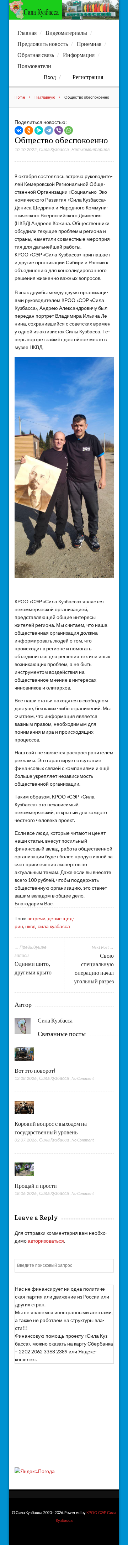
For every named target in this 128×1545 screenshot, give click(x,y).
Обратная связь (35, 54)
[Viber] (58, 130)
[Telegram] (48, 130)
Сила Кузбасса (54, 149)
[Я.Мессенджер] (38, 130)
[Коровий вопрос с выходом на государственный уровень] (24, 1115)
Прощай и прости (36, 1185)
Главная (27, 32)
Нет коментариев (90, 149)
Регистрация (88, 76)
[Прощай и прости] (24, 1177)
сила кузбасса (54, 926)
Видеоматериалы (66, 32)
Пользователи (34, 65)
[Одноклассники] (29, 130)
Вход (50, 76)
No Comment (82, 1078)
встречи (36, 918)
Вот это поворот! (35, 1070)
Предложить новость (42, 43)
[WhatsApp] (68, 130)
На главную (44, 97)
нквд (30, 926)
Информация (79, 54)
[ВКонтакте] (19, 130)
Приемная (89, 43)
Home (20, 97)
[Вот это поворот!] (24, 1062)
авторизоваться (46, 1241)
